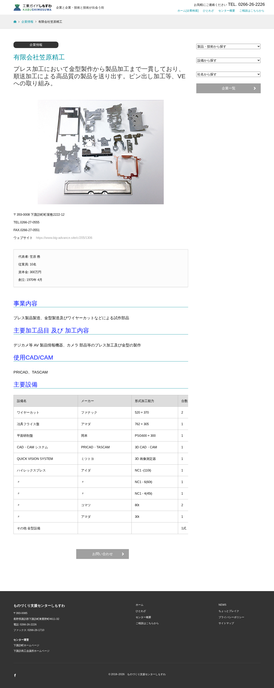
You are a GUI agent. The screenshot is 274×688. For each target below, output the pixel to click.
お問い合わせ (102, 554)
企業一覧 (228, 88)
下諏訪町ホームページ (26, 645)
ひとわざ (208, 10)
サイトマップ (226, 623)
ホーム (139, 604)
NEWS (222, 604)
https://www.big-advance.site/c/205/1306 (64, 237)
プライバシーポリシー (231, 617)
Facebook (14, 675)
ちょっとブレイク (229, 611)
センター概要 (226, 10)
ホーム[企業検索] (188, 10)
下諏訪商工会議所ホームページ (31, 650)
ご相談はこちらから (251, 10)
